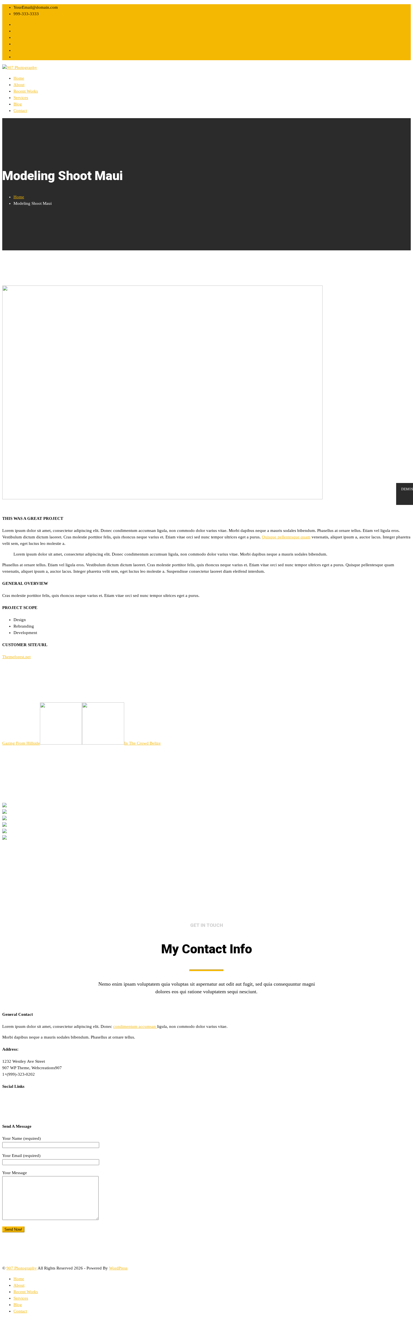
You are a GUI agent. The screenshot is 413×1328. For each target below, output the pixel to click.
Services (20, 97)
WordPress (118, 1268)
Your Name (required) (21, 1138)
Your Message (14, 1172)
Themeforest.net (16, 657)
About (18, 84)
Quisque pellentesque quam (286, 537)
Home (18, 78)
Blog (17, 104)
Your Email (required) (21, 1155)
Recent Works (25, 91)
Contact (20, 110)
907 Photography (21, 1268)
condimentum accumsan (135, 1026)
